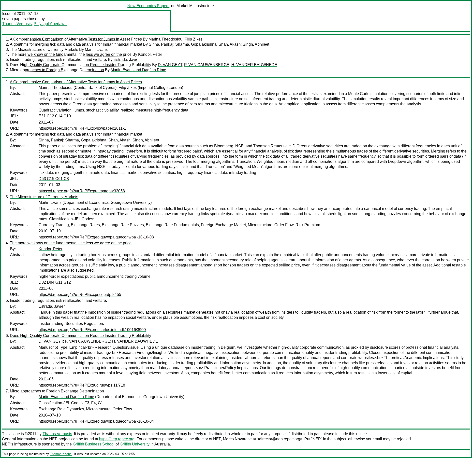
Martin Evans (96, 49)
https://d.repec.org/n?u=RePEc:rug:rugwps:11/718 (82, 385)
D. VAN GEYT (170, 65)
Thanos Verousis (17, 24)
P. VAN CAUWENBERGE (206, 65)
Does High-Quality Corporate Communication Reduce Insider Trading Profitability (80, 65)
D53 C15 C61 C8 (54, 179)
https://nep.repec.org (116, 439)
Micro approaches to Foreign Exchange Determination (57, 70)
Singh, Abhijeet (256, 44)
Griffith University (134, 444)
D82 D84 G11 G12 (55, 282)
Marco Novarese (237, 439)
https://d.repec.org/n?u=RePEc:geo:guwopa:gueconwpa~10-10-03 (96, 237)
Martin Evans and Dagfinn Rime (138, 70)
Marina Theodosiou (165, 39)
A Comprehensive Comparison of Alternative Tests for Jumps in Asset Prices (76, 39)
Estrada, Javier (127, 59)
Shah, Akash (230, 44)
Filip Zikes (193, 39)
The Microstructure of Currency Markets (44, 49)
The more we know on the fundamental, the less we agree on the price (71, 54)
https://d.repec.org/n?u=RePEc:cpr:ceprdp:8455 (80, 294)
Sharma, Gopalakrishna (196, 44)
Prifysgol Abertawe (50, 24)
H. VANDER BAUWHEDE (254, 65)
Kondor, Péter (150, 54)
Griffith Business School (94, 444)
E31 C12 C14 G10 (55, 116)
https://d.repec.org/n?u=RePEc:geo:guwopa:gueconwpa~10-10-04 (96, 421)
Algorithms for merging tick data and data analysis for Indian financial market (76, 44)
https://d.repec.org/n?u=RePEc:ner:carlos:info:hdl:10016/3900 (92, 330)
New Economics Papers (148, 6)
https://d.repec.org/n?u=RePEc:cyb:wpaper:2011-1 (82, 128)
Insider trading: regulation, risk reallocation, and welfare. (58, 59)
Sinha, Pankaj (161, 44)
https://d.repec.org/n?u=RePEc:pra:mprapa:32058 (82, 191)
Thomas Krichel (61, 454)
